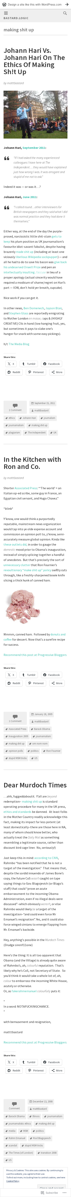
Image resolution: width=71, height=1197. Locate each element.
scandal (13, 1145)
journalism (49, 418)
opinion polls (16, 751)
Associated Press (26, 488)
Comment (14, 1108)
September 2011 (33, 148)
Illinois (36, 1116)
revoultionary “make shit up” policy (27, 570)
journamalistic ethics (20, 1123)
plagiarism (14, 432)
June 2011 (29, 197)
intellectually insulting (25, 272)
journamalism (16, 425)
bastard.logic (16, 18)
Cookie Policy (12, 1180)
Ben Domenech (33, 308)
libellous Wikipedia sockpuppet (37, 257)
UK (54, 432)
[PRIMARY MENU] (6, 13)
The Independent (37, 432)
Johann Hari (29, 418)
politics (34, 751)
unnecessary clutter (17, 565)
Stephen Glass (18, 313)
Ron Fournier (53, 751)
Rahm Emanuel (17, 1138)
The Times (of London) (21, 1152)
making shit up (39, 425)
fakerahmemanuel (24, 991)
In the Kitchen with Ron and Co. (32, 463)
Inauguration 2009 (18, 736)
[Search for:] (64, 13)
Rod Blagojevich (42, 1138)
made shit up (24, 252)
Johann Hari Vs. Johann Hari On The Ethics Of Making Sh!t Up (34, 61)
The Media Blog (18, 344)
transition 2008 (48, 1152)
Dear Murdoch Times (35, 785)
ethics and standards (17, 812)
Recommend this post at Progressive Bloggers (35, 655)
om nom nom (40, 743)
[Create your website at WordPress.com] (35, 4)
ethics (12, 418)
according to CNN (46, 858)
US (36, 758)
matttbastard (42, 410)
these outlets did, (15, 544)
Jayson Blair (53, 308)
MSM (25, 1131)
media (12, 1131)
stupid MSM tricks (18, 758)
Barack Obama (42, 729)
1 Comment (15, 410)
